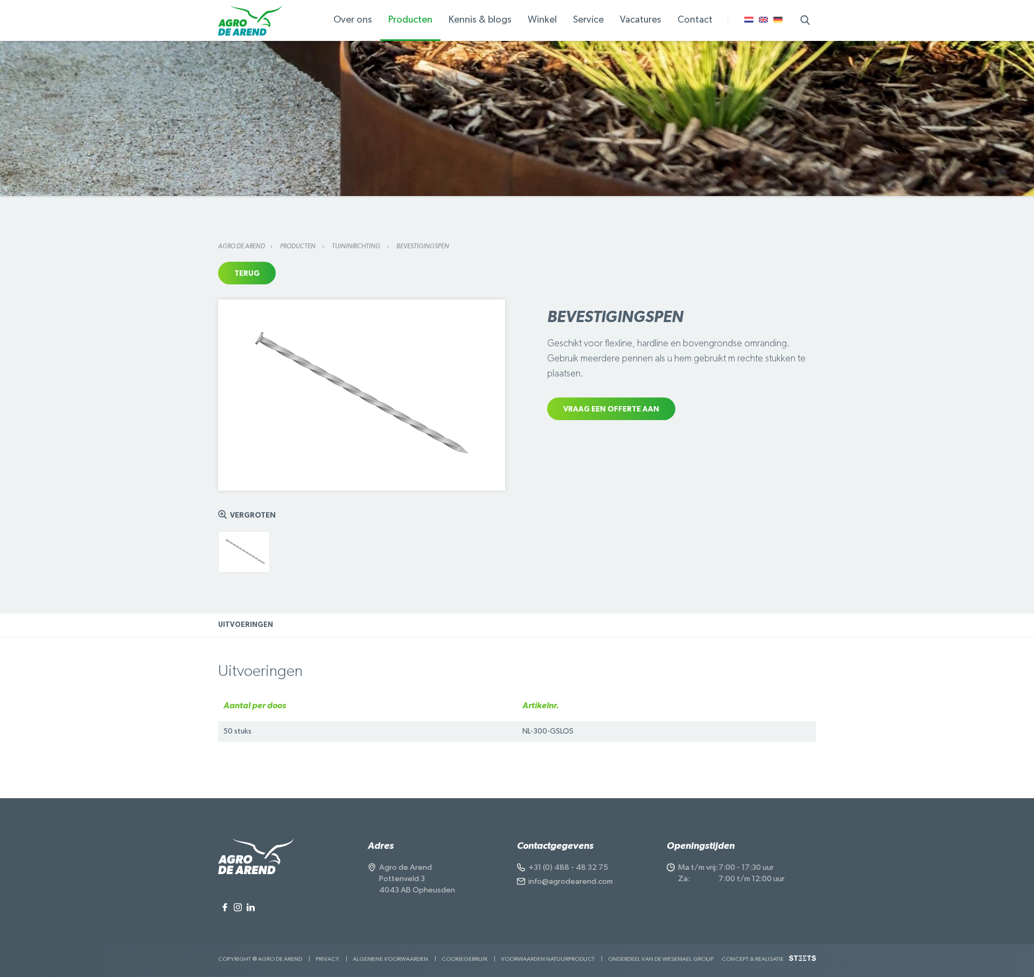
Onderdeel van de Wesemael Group (661, 959)
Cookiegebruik (464, 959)
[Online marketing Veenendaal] (802, 962)
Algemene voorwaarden (390, 959)
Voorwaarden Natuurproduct (548, 959)
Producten (298, 246)
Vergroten (253, 515)
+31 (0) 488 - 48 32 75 (568, 867)
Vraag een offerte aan (611, 409)
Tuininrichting (356, 246)
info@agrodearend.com (570, 881)
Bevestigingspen (422, 246)
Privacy (327, 959)
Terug (247, 273)
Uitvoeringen (245, 625)
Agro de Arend (241, 246)
